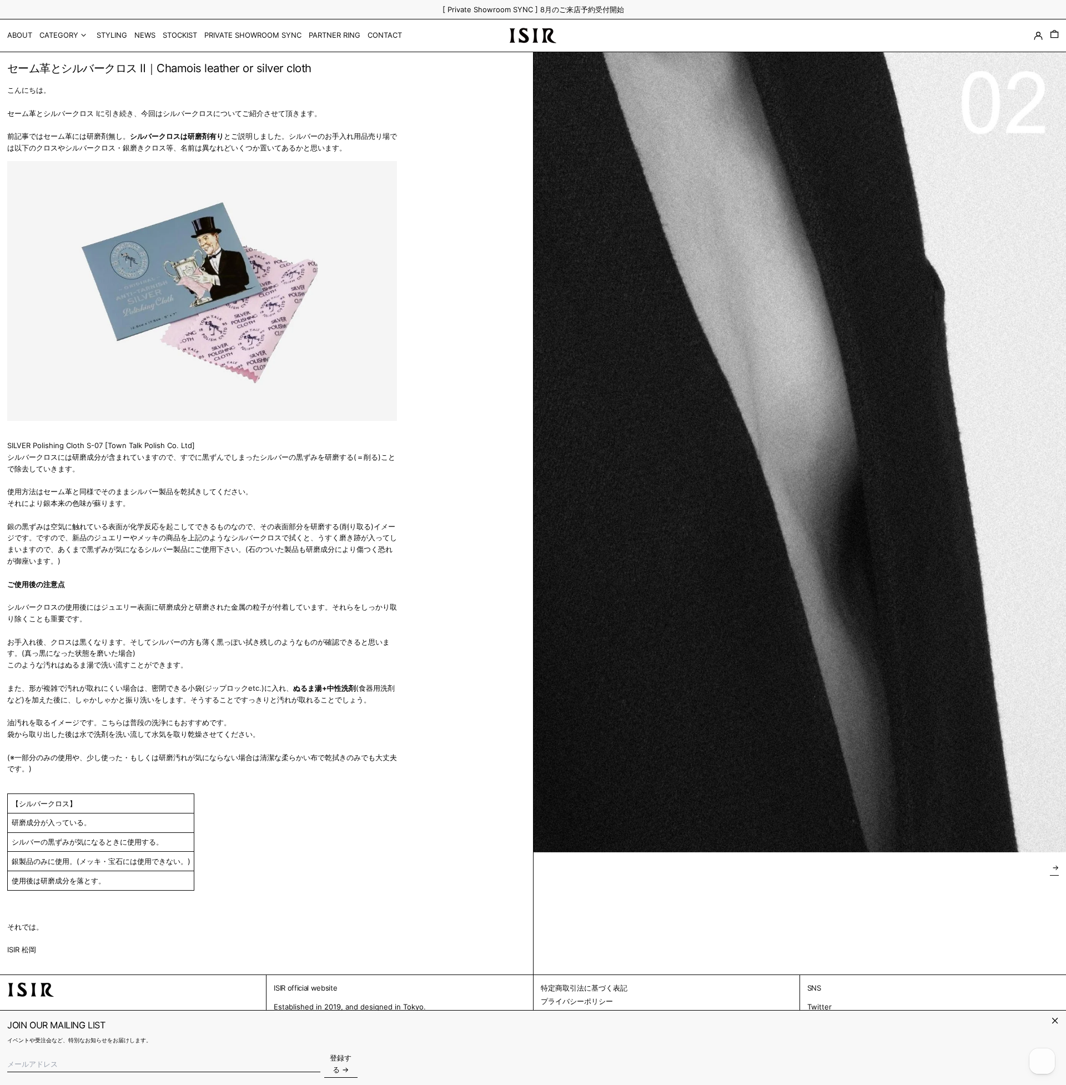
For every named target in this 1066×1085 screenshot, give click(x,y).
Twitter (819, 1006)
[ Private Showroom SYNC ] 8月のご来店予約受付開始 (533, 9)
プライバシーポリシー (577, 1001)
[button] (1054, 35)
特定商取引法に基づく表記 (584, 987)
